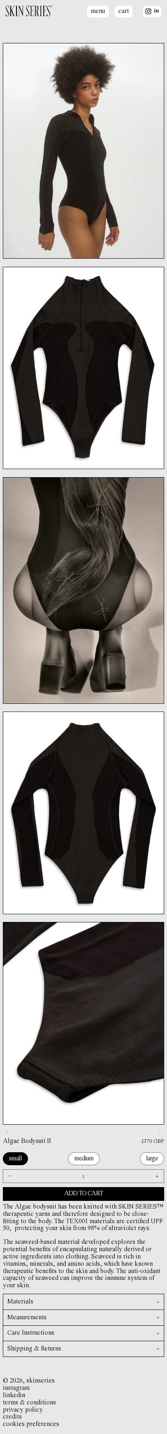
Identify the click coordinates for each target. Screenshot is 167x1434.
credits (12, 1417)
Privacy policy (23, 1410)
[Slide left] (7, 1132)
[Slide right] (160, 1132)
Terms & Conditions (29, 1403)
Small (15, 1158)
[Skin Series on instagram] (148, 11)
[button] (83, 1302)
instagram (16, 1388)
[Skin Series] (29, 12)
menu (98, 11)
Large (152, 1158)
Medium (83, 1158)
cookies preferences (31, 1424)
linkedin (14, 1395)
